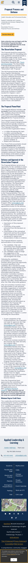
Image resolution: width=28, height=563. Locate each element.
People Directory (19, 481)
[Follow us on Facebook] (18, 513)
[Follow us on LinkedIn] (12, 517)
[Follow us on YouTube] (10, 513)
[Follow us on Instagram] (14, 513)
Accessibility (9, 544)
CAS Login (19, 494)
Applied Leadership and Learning (10, 20)
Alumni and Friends (8, 476)
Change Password (19, 475)
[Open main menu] (19, 2)
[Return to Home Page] (5, 513)
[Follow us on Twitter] (22, 513)
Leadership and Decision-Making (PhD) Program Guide (12, 23)
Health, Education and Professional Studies (13, 17)
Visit (10, 494)
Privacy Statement (20, 541)
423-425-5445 (8, 455)
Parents (9, 481)
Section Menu (6, 34)
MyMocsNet (20, 466)
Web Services (18, 544)
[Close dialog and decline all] (26, 551)
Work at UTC (20, 490)
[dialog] (14, 556)
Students (9, 466)
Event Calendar (21, 486)
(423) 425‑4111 (14, 537)
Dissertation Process (7, 27)
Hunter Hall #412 (10, 448)
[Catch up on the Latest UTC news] (16, 517)
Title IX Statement (7, 541)
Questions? (7, 524)
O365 (17, 470)
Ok (13, 559)
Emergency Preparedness (7, 485)
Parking (9, 490)
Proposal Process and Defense (10, 28)
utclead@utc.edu (17, 203)
